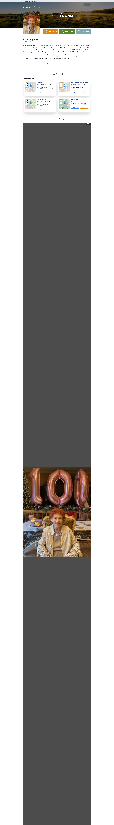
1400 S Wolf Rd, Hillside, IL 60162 (80, 104)
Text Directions (41, 92)
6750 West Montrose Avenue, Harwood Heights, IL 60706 (46, 106)
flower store (59, 63)
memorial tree (39, 63)
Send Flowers (84, 107)
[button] (31, 85)
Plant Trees (50, 92)
